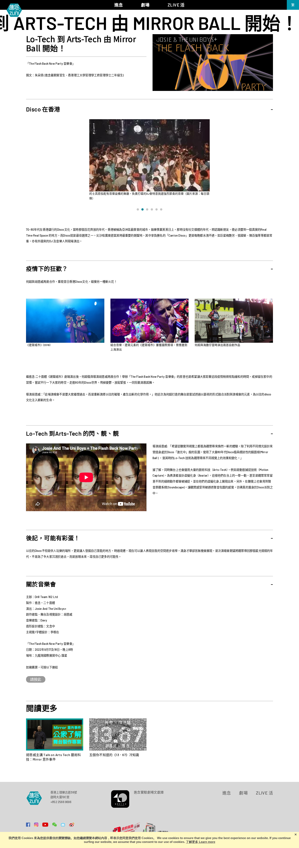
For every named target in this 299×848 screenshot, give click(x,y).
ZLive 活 (264, 792)
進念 (226, 792)
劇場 (243, 792)
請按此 (35, 679)
